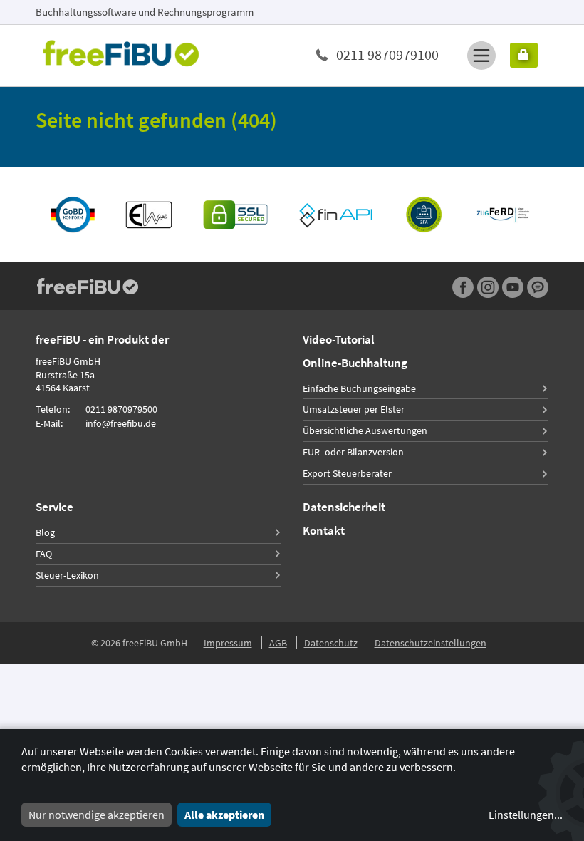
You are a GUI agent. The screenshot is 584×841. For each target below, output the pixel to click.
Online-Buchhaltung (355, 363)
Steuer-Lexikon (67, 575)
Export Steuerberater (347, 473)
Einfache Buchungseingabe (359, 388)
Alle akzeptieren (224, 815)
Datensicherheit (344, 507)
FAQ (44, 553)
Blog (45, 532)
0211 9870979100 (387, 54)
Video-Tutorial (339, 339)
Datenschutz (331, 642)
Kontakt (324, 530)
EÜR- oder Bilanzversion (353, 451)
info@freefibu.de (120, 423)
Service (54, 507)
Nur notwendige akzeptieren (96, 815)
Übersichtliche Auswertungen (365, 430)
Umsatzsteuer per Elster (354, 409)
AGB (278, 642)
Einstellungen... (526, 815)
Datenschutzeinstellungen (430, 642)
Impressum (228, 642)
